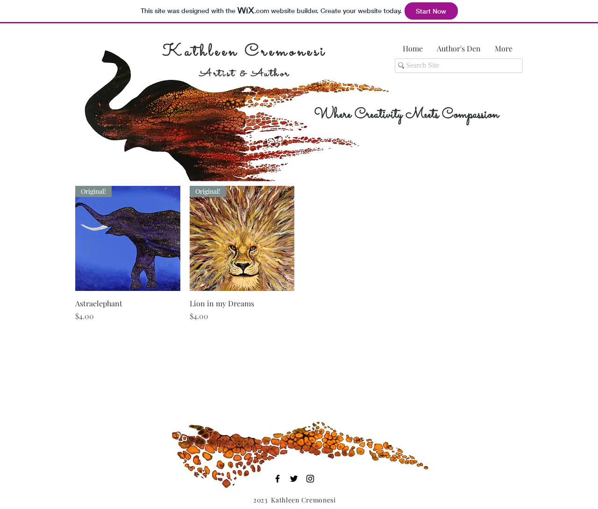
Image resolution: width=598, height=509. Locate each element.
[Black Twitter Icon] (294, 479)
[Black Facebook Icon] (277, 479)
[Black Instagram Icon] (310, 479)
